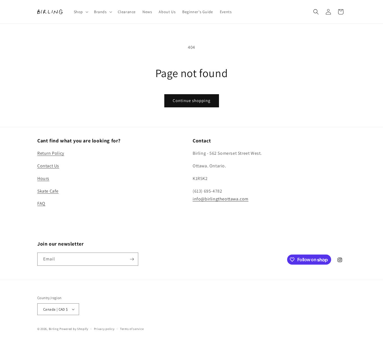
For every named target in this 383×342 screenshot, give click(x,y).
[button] (80, 12)
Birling (54, 329)
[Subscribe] (132, 259)
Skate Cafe (48, 191)
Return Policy (50, 153)
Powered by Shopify (73, 329)
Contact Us (48, 166)
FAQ (41, 203)
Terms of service (132, 329)
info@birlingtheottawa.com (220, 199)
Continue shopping (192, 100)
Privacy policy (104, 329)
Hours (43, 178)
